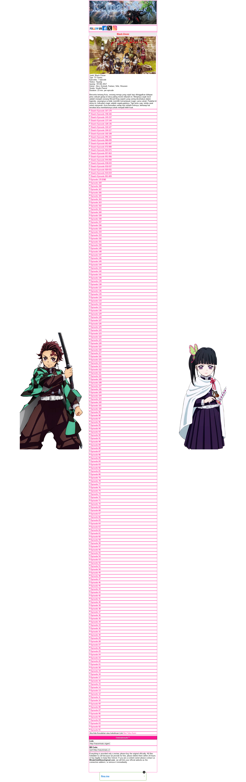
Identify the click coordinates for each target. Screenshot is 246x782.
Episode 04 (96, 720)
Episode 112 (96, 369)
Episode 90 (96, 442)
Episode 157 (96, 222)
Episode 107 (96, 386)
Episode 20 (96, 668)
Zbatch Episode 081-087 (101, 143)
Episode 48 (96, 576)
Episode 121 (96, 340)
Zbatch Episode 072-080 (101, 147)
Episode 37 (96, 612)
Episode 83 (96, 465)
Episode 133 (96, 301)
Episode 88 (96, 448)
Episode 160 (96, 212)
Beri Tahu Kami (129, 733)
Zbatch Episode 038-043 (101, 163)
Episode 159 (96, 216)
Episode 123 (96, 333)
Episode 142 (96, 271)
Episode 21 (96, 664)
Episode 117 (96, 353)
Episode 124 (96, 330)
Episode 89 (96, 445)
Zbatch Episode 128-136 (101, 124)
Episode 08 (96, 707)
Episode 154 (96, 232)
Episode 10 (96, 700)
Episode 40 (96, 602)
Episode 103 (96, 399)
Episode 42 (96, 596)
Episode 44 (96, 589)
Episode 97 (96, 419)
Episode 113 (96, 366)
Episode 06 (96, 713)
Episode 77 (96, 484)
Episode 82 (96, 468)
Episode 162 (96, 206)
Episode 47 (96, 579)
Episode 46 (96, 582)
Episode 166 (96, 193)
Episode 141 (96, 274)
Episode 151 (96, 242)
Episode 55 (96, 553)
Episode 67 (96, 514)
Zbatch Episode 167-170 (101, 111)
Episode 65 (96, 520)
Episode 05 (96, 717)
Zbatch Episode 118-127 (101, 127)
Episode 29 (96, 638)
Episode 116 (96, 356)
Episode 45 (96, 586)
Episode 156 (96, 225)
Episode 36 (96, 615)
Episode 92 (96, 435)
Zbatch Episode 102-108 (101, 134)
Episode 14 (96, 687)
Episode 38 (96, 609)
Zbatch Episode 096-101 (101, 137)
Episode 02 (96, 727)
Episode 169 (96, 183)
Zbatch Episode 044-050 (101, 160)
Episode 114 (96, 363)
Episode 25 (96, 651)
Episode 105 (96, 392)
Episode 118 (96, 350)
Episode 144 (96, 265)
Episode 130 (96, 311)
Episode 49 (96, 573)
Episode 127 (96, 320)
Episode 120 (96, 343)
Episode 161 (96, 209)
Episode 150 (96, 245)
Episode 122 (96, 337)
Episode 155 (96, 229)
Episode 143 (96, 268)
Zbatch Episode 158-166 (101, 114)
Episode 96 (96, 422)
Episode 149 (96, 248)
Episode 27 (96, 645)
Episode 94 (96, 428)
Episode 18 (96, 674)
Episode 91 (96, 438)
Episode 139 (96, 281)
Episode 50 (96, 569)
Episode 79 (96, 478)
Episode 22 (96, 661)
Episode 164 (96, 199)
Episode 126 (96, 324)
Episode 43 (96, 592)
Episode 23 (96, 658)
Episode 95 (96, 425)
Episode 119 (96, 347)
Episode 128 (96, 317)
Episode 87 (96, 451)
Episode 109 (96, 379)
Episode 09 (96, 704)
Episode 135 (96, 294)
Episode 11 (95, 697)
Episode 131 (96, 307)
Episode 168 (96, 186)
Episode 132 (96, 304)
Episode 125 (96, 327)
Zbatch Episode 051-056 (101, 157)
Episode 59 (96, 540)
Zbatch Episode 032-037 (101, 166)
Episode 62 (96, 530)
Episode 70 (96, 504)
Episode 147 (96, 255)
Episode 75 (96, 491)
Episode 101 (96, 406)
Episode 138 (96, 284)
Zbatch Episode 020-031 (101, 170)
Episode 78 (96, 481)
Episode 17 (96, 677)
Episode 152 (96, 238)
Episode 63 (96, 527)
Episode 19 (96, 671)
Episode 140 (96, 278)
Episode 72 (96, 497)
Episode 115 (96, 360)
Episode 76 (96, 487)
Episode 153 (96, 235)
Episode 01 (96, 730)
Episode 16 (96, 681)
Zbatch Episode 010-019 (101, 173)
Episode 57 (96, 546)
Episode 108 (96, 383)
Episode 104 (96, 396)
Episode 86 (96, 455)
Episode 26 (96, 648)
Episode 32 (96, 628)
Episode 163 (96, 202)
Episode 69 (96, 507)
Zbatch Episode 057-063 (101, 153)
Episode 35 (96, 618)
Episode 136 (96, 291)
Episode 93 (96, 432)
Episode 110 (96, 376)
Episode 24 (96, 655)
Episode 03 (96, 723)
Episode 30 (96, 635)
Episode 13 (96, 691)
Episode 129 (96, 314)
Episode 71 (96, 501)
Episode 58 (96, 543)
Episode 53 (96, 560)
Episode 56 (96, 550)
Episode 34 (96, 622)
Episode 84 (96, 461)
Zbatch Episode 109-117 (101, 130)
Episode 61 (96, 533)
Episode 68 (96, 510)
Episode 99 (96, 412)
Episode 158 (96, 219)
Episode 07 (96, 710)
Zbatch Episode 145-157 (101, 117)
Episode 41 (96, 599)
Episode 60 (96, 537)
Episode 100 (96, 409)
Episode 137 (96, 288)
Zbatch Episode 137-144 (101, 121)
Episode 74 (96, 494)
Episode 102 (96, 402)
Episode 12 (96, 694)
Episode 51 (96, 566)
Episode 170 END (98, 179)
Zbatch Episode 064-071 (101, 150)
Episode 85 (96, 458)
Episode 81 (96, 471)
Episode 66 (96, 517)
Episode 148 (96, 252)
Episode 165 (96, 196)
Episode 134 (96, 297)
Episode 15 (96, 684)
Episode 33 (96, 625)
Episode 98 (96, 415)
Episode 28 (96, 641)
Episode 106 (96, 389)
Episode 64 (96, 523)
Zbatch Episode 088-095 (101, 140)
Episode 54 (96, 556)
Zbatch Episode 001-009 (101, 176)
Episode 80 (96, 474)
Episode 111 (96, 373)
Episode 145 (96, 261)
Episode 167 (96, 189)
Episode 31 (96, 632)
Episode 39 (96, 605)
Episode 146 (96, 258)
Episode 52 (96, 563)
